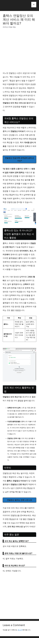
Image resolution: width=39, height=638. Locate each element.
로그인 (20, 630)
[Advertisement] (19, 51)
